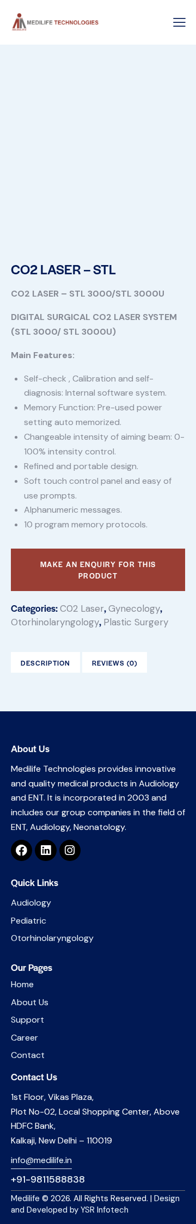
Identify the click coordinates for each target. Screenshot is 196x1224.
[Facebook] (21, 850)
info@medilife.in (41, 1160)
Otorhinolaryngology (55, 622)
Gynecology (134, 608)
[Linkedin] (45, 850)
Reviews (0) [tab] (114, 663)
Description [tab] (45, 663)
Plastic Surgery (135, 622)
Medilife (25, 1198)
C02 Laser (82, 608)
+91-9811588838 (48, 1179)
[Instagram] (70, 850)
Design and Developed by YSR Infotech (95, 1204)
